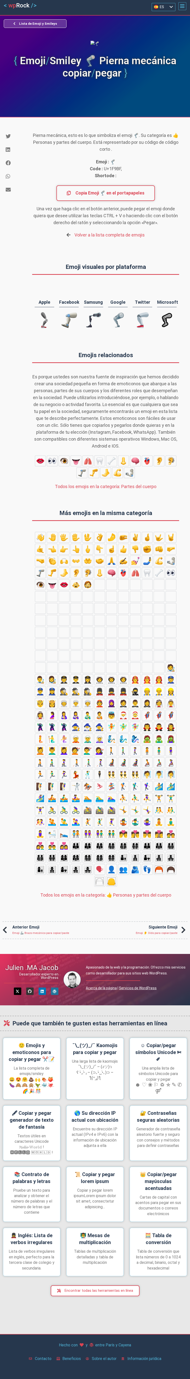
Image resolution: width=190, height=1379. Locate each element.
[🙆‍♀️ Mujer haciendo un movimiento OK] (87, 620)
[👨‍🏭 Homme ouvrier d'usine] (147, 655)
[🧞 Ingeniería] (111, 738)
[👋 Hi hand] (40, 537)
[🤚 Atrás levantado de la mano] (52, 537)
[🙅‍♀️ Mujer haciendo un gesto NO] (52, 620)
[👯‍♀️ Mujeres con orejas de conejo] (135, 774)
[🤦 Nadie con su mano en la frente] (99, 632)
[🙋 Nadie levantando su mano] (135, 620)
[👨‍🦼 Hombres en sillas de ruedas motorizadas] (123, 762)
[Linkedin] (42, 991)
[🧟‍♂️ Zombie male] (159, 738)
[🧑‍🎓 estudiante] (64, 644)
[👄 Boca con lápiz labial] (40, 460)
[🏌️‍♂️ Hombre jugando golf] (135, 786)
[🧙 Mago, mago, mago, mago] (76, 727)
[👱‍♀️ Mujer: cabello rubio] (40, 608)
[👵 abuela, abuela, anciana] (87, 608)
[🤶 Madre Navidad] (135, 715)
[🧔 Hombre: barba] (159, 584)
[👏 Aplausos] (52, 561)
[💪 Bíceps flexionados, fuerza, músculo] (117, 472)
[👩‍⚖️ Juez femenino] (159, 644)
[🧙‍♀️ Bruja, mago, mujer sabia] (99, 727)
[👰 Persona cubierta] (159, 703)
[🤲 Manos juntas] (87, 561)
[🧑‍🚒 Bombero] (135, 679)
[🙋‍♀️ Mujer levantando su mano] (159, 620)
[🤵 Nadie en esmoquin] (123, 703)
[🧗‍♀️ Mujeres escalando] (64, 786)
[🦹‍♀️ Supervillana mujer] (64, 727)
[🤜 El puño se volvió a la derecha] (40, 561)
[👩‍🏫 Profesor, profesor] (123, 644)
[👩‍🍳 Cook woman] (87, 655)
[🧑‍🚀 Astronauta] (99, 679)
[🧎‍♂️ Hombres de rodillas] (52, 762)
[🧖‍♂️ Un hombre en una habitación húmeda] (159, 774)
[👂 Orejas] (159, 460)
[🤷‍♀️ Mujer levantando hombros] (159, 632)
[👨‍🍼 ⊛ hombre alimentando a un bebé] (87, 715)
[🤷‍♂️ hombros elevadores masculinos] (147, 632)
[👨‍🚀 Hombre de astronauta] (111, 679)
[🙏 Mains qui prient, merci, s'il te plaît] (111, 561)
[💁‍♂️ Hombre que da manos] (111, 620)
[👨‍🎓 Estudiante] (76, 644)
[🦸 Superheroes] (147, 715)
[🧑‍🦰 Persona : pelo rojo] (99, 596)
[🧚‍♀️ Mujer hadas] (135, 727)
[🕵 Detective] (64, 691)
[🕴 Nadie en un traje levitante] (99, 774)
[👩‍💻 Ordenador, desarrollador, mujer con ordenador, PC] (123, 667)
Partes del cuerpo (105, 486)
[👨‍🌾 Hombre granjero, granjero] (40, 655)
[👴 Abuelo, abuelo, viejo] (76, 608)
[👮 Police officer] (171, 679)
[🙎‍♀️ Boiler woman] (159, 608)
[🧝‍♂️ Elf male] (87, 738)
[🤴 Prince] (40, 703)
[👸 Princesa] (52, 703)
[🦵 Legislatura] (93, 472)
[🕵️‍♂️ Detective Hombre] (76, 691)
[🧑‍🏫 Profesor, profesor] (99, 644)
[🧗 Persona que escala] (40, 786)
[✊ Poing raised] (147, 549)
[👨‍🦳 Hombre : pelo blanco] (52, 596)
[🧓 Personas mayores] (64, 608)
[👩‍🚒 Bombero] (159, 679)
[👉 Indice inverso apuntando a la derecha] (64, 549)
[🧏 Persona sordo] (171, 620)
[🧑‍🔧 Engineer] (99, 655)
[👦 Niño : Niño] (99, 584)
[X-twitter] (17, 991)
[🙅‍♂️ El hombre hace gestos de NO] (40, 620)
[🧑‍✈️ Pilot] (64, 679)
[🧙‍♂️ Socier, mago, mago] (87, 727)
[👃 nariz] (123, 460)
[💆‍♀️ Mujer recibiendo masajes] (64, 750)
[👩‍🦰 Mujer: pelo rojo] (87, 596)
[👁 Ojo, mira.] (64, 460)
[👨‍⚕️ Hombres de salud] (40, 644)
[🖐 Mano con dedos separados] (64, 537)
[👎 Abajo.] (135, 549)
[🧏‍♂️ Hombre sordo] (40, 632)
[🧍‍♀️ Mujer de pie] (171, 750)
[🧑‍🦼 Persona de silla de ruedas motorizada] (111, 762)
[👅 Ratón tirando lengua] (76, 460)
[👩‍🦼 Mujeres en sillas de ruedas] (135, 762)
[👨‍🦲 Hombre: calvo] (64, 596)
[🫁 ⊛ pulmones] (87, 460)
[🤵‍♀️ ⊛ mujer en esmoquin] (147, 703)
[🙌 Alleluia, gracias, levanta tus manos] (64, 561)
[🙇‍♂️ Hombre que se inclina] (76, 632)
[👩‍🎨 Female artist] (52, 679)
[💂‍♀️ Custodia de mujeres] (123, 691)
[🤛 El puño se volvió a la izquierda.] (171, 549)
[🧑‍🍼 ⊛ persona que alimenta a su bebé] (99, 715)
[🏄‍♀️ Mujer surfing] (40, 798)
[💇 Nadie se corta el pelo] (76, 750)
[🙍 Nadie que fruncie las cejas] (99, 608)
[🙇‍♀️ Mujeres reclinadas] (87, 632)
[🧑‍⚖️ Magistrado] (135, 644)
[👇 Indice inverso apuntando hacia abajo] (99, 549)
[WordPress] (54, 991)
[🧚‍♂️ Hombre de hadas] (123, 727)
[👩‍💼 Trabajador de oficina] (52, 667)
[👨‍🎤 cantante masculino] (147, 667)
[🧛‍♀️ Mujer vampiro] (171, 727)
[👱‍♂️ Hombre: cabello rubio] (52, 608)
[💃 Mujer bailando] (76, 774)
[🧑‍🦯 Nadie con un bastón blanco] (76, 762)
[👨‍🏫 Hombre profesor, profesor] (111, 644)
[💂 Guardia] (99, 691)
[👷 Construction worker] (147, 691)
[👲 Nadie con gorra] (99, 703)
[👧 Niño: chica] (111, 584)
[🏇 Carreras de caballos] (87, 786)
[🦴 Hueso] (111, 460)
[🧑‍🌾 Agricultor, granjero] (171, 644)
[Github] (30, 991)
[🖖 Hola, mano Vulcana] (87, 537)
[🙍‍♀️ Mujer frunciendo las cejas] (123, 608)
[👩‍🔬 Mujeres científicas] (87, 667)
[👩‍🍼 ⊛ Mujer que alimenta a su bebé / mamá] (76, 715)
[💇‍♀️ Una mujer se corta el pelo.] (99, 750)
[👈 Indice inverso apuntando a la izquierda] (52, 549)
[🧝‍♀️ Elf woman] (99, 738)
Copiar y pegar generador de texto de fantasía (32, 1120)
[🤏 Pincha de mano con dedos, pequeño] (123, 537)
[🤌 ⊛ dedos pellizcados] (111, 537)
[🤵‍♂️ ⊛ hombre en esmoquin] (135, 703)
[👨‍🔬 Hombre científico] (76, 667)
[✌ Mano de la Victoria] (135, 537)
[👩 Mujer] (76, 596)
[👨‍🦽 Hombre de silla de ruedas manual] (159, 762)
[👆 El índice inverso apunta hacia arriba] (76, 549)
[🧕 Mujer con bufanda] (111, 703)
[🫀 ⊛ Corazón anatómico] (147, 460)
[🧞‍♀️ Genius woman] (135, 738)
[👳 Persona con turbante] (64, 703)
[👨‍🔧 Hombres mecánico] (111, 655)
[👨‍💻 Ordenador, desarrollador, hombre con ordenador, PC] (111, 667)
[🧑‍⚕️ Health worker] (171, 632)
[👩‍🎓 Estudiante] (87, 644)
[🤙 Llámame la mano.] (40, 549)
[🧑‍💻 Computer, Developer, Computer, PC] (99, 667)
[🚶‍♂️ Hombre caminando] (123, 750)
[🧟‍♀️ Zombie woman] (171, 738)
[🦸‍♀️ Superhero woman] (171, 715)
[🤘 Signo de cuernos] (171, 537)
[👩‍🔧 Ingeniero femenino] (123, 655)
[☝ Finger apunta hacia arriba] (111, 549)
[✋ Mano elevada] (76, 537)
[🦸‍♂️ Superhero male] (159, 715)
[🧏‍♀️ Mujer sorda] (52, 632)
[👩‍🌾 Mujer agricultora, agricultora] (52, 655)
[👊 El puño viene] (159, 549)
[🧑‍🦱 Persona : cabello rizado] (123, 596)
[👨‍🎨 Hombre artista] (40, 679)
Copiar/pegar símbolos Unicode (158, 1052)
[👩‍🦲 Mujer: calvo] (159, 596)
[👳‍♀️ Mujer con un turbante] (87, 703)
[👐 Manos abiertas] (76, 561)
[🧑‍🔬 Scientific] (64, 667)
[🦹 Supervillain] (40, 727)
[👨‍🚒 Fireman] (147, 679)
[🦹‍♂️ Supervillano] (52, 727)
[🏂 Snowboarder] (111, 786)
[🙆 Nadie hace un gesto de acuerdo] (64, 620)
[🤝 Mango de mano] (99, 561)
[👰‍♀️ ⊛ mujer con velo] (40, 715)
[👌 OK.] (99, 537)
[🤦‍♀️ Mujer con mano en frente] (123, 632)
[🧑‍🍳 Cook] (64, 655)
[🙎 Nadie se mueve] (135, 608)
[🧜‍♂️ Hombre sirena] (52, 738)
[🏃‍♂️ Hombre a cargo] (52, 774)
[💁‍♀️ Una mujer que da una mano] (123, 620)
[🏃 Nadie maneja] (40, 774)
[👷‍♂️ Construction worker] (159, 691)
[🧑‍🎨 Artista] (171, 667)
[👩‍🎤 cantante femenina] (159, 667)
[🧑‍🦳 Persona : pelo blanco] (147, 596)
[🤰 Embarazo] (52, 715)
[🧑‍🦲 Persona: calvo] (171, 596)
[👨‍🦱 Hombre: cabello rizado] (40, 596)
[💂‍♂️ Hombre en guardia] (111, 691)
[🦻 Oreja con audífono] (171, 460)
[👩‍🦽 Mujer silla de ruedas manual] (171, 762)
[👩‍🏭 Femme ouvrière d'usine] (159, 655)
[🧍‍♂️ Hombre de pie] (159, 750)
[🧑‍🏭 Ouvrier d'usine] (135, 655)
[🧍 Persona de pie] (147, 750)
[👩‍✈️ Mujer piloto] (87, 679)
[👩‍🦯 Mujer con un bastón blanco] (99, 762)
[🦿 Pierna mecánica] (81, 472)
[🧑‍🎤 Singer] (135, 667)
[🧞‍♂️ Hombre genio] (123, 738)
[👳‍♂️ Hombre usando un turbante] (76, 703)
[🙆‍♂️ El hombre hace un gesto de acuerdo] (76, 620)
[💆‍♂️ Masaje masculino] (52, 750)
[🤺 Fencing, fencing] (76, 786)
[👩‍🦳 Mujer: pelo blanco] (135, 596)
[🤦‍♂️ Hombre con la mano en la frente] (111, 632)
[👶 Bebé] (76, 584)
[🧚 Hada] (111, 727)
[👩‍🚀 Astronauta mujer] (123, 679)
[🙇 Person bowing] (64, 632)
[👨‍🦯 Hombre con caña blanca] (87, 762)
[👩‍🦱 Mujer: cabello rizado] (111, 596)
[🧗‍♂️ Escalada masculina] (52, 786)
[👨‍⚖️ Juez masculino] (147, 644)
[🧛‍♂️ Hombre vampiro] (159, 727)
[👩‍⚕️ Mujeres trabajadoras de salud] (52, 644)
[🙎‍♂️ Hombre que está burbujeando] (147, 608)
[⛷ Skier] (99, 786)
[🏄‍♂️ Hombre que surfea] (171, 786)
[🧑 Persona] (123, 584)
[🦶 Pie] (105, 472)
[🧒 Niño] (87, 584)
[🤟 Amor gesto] (159, 537)
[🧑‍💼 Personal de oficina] (171, 655)
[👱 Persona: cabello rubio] (135, 584)
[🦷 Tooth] (99, 460)
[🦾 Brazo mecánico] (129, 472)
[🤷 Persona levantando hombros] (135, 632)
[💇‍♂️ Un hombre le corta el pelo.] (87, 750)
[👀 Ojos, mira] (52, 460)
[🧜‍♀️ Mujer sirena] (64, 738)
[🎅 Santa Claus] (123, 715)
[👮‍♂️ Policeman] (40, 691)
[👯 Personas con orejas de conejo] (111, 774)
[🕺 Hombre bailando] (87, 774)
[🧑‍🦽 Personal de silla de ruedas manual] (147, 762)
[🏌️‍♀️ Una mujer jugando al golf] (147, 786)
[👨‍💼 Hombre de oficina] (40, 667)
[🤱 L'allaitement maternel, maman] (64, 715)
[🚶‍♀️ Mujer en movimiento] (135, 750)
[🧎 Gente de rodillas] (40, 762)
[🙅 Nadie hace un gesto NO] (171, 608)
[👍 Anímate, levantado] (123, 549)
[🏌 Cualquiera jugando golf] (123, 786)
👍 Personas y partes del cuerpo (105, 895)
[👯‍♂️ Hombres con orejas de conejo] (123, 774)
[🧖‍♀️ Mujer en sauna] (171, 774)
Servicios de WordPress (138, 988)
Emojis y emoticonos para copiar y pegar (32, 1052)
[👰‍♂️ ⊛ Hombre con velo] (171, 703)
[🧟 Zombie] (147, 738)
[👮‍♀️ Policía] (52, 691)
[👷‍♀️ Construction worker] (171, 691)
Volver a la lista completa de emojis (109, 234)
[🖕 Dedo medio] (87, 549)
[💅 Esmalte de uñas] (135, 561)
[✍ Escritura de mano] (123, 561)
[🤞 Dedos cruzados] (147, 537)
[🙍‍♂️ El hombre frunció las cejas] (111, 608)
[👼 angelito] (111, 715)
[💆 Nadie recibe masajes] (40, 750)
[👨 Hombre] (147, 584)
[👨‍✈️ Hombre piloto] (76, 679)
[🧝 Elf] (76, 738)
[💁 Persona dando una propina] (99, 620)
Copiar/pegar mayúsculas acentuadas (158, 1181)
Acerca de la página (101, 988)
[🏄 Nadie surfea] (159, 786)
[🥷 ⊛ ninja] (135, 691)
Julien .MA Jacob (31, 968)
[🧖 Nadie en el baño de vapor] (147, 774)
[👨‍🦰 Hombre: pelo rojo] (171, 584)
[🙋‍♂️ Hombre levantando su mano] (147, 620)
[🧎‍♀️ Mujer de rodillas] (64, 762)
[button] (182, 6)
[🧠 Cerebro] (135, 460)
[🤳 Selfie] (147, 561)
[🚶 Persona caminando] (111, 750)
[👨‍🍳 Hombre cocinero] (76, 655)
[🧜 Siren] (40, 738)
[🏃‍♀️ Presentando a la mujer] (64, 774)
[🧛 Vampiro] (147, 727)
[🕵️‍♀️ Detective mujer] (87, 691)
